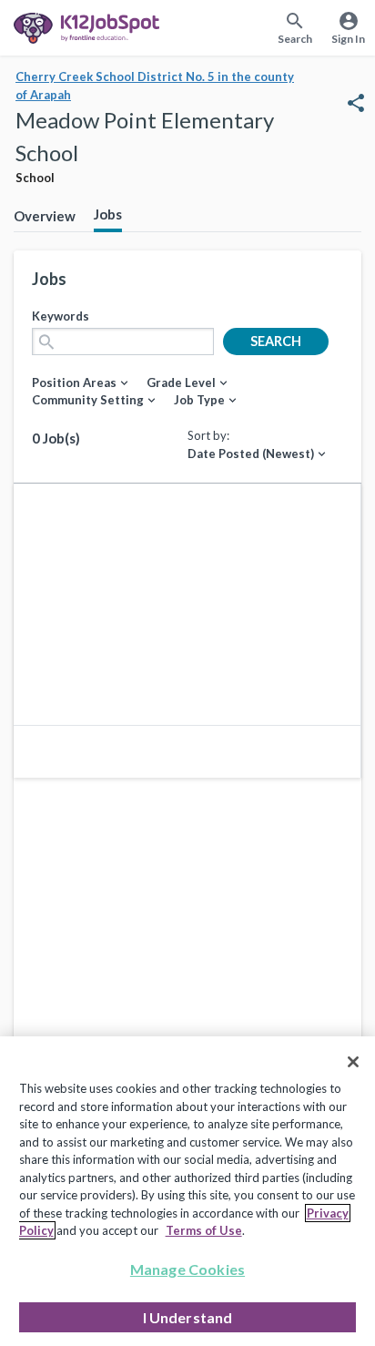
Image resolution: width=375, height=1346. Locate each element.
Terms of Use (204, 1230)
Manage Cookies (187, 1269)
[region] (187, 1191)
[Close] (353, 1062)
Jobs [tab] (108, 214)
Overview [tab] (45, 216)
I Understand (188, 1317)
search (275, 341)
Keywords (60, 316)
